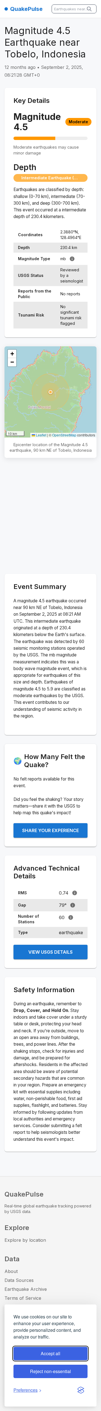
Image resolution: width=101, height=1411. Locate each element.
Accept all (50, 1353)
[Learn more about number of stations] (71, 917)
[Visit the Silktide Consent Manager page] (81, 1390)
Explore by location (25, 1240)
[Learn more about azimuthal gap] (73, 905)
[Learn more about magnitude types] (72, 259)
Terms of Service (22, 1298)
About (11, 1271)
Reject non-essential (50, 1371)
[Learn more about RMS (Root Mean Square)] (75, 893)
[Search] (89, 8)
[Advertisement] (50, 517)
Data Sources (19, 1280)
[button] (50, 392)
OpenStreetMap (64, 435)
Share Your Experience (50, 830)
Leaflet (40, 435)
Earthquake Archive (25, 1289)
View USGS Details (50, 952)
